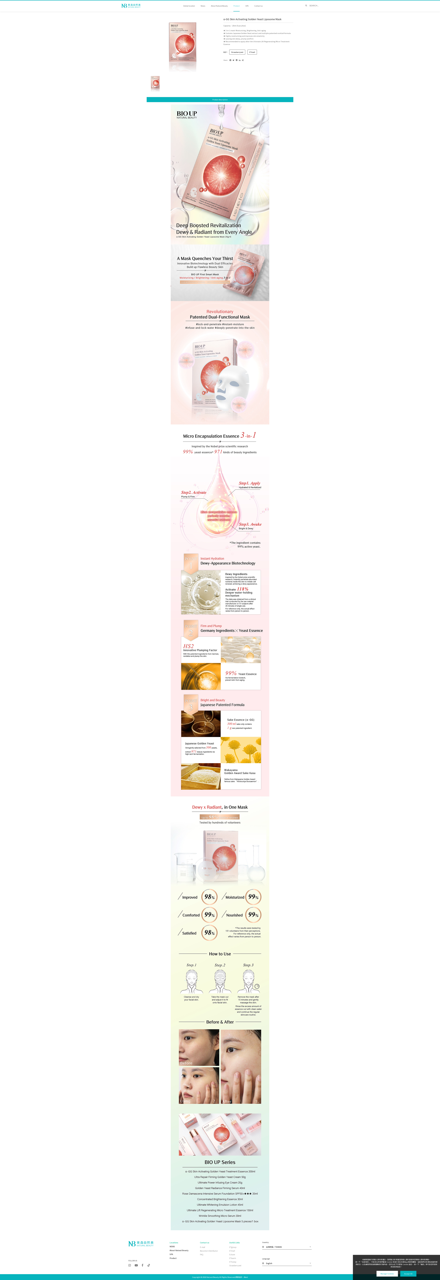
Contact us (258, 6)
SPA (247, 6)
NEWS (172, 1246)
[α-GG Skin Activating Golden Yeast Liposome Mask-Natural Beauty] (230, 60)
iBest (246, 1277)
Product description (220, 99)
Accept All (408, 1274)
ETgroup (232, 1247)
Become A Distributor (209, 1250)
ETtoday (232, 1261)
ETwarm (232, 1258)
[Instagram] (129, 1265)
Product (236, 6)
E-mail (202, 1247)
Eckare (232, 1254)
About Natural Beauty (219, 6)
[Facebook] (142, 1265)
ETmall (252, 52)
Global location (189, 6)
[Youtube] (136, 1265)
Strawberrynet (237, 52)
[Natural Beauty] (130, 5)
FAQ (201, 1254)
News (203, 6)
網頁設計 (238, 1277)
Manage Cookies (387, 1274)
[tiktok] (148, 1265)
